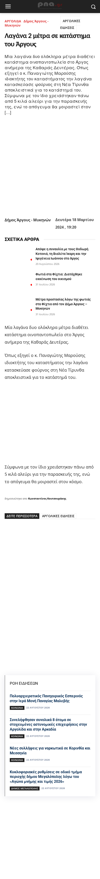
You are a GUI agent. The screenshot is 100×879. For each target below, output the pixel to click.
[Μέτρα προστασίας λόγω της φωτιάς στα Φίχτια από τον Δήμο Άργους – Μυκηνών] (18, 306)
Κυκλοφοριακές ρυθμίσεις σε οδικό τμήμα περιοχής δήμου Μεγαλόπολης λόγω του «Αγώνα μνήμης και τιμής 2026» (46, 777)
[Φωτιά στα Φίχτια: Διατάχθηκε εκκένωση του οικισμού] (18, 281)
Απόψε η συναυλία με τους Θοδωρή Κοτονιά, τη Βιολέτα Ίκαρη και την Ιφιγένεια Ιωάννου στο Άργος (62, 253)
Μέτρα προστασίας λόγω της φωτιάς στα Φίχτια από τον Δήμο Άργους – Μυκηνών (63, 304)
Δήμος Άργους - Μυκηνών (27, 23)
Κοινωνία (17, 707)
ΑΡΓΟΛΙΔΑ (13, 21)
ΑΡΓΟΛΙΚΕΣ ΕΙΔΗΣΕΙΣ (70, 24)
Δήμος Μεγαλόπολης (24, 788)
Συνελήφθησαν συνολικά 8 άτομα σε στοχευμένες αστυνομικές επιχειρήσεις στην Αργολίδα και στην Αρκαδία (48, 725)
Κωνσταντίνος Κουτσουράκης (47, 498)
